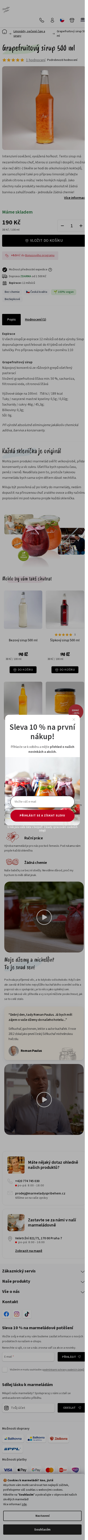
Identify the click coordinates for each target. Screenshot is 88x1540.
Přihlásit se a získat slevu (42, 815)
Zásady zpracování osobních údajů (58, 828)
